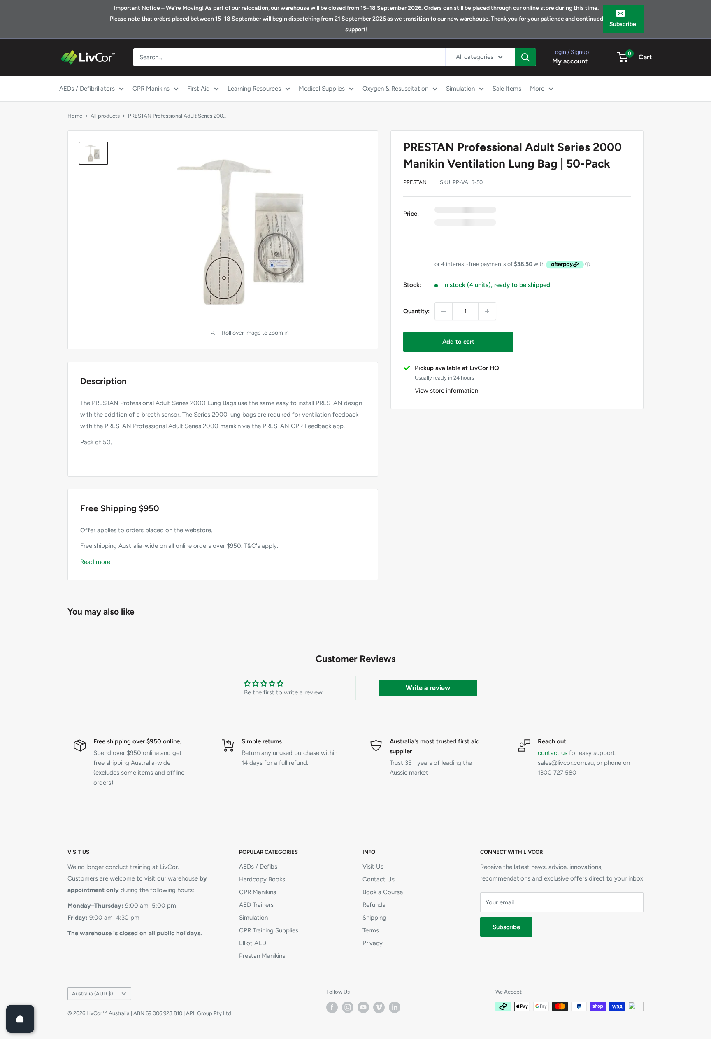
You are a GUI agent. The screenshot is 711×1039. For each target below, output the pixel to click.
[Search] (525, 57)
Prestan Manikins (262, 956)
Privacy (372, 943)
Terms (370, 930)
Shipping (374, 917)
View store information (446, 390)
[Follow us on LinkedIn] (394, 1007)
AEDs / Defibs (258, 866)
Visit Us (372, 866)
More (537, 88)
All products (105, 116)
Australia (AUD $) (92, 993)
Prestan (415, 182)
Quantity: (416, 311)
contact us (552, 753)
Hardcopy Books (262, 879)
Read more (95, 562)
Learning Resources (254, 88)
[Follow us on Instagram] (347, 1007)
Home (74, 116)
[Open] (20, 1019)
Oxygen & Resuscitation (395, 88)
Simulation (460, 88)
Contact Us (378, 879)
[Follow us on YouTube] (363, 1007)
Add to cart (458, 341)
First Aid (198, 88)
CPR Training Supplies (268, 930)
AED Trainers (256, 905)
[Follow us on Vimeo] (379, 1007)
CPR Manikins (151, 88)
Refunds (373, 905)
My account (570, 61)
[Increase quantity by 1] (487, 311)
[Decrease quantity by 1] (443, 311)
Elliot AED (252, 943)
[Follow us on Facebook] (332, 1007)
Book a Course (382, 892)
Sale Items (507, 88)
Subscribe (622, 24)
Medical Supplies (322, 88)
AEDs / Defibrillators (87, 88)
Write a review (428, 688)
